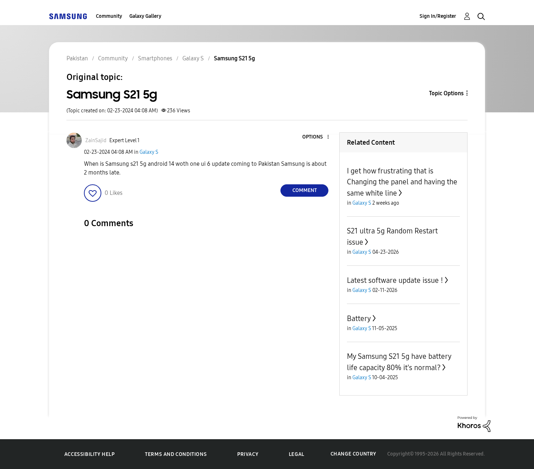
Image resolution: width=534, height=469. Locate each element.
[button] (316, 137)
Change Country (353, 454)
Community (109, 16)
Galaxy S (148, 152)
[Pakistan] (68, 16)
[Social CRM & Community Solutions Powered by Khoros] (474, 423)
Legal (296, 454)
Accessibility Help (89, 454)
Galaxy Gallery (145, 16)
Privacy (247, 454)
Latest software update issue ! (395, 280)
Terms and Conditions (176, 454)
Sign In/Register (438, 16)
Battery (359, 318)
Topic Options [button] (446, 93)
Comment (304, 190)
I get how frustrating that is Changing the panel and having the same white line (402, 182)
